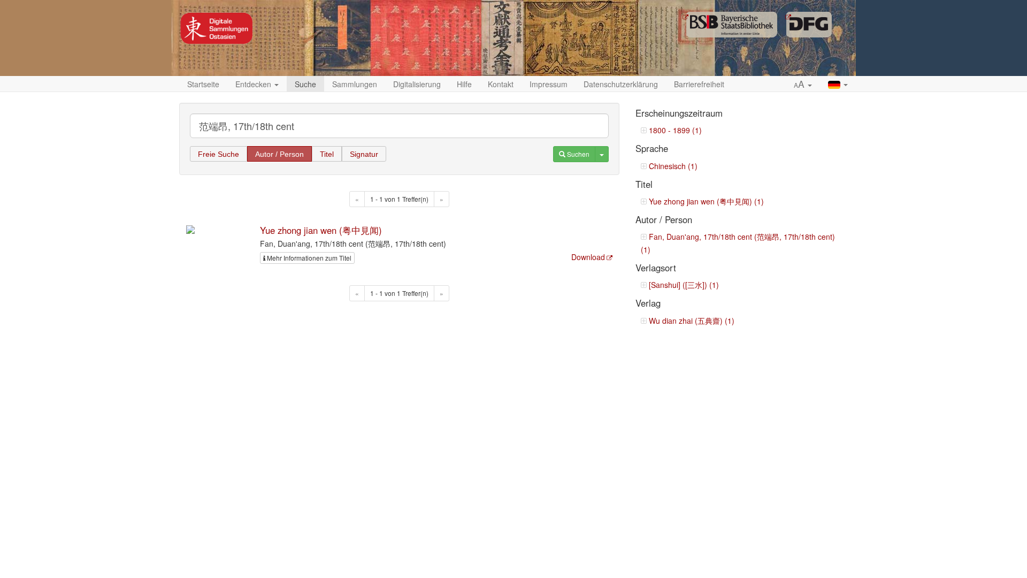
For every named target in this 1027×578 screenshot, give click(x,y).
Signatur (364, 154)
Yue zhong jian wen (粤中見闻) (321, 230)
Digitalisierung (417, 84)
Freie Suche (218, 154)
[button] (803, 84)
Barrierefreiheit (699, 84)
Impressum (549, 84)
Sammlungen (354, 84)
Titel (327, 154)
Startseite (203, 84)
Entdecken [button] (254, 84)
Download (588, 257)
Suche (305, 84)
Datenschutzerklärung (621, 84)
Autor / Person (279, 154)
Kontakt (501, 84)
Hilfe (464, 84)
